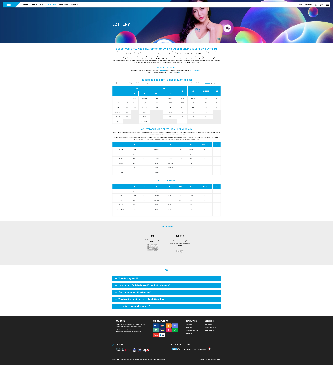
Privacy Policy (190, 333)
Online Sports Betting (195, 70)
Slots (42, 4)
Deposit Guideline (210, 327)
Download (75, 4)
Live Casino (163, 70)
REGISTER (308, 4)
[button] (327, 4)
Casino (25, 4)
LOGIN (300, 4)
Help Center (208, 324)
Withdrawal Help (210, 330)
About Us (189, 327)
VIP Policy (189, 324)
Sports (34, 4)
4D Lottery (52, 4)
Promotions (63, 4)
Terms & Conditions (192, 330)
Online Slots (181, 72)
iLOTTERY (207, 83)
